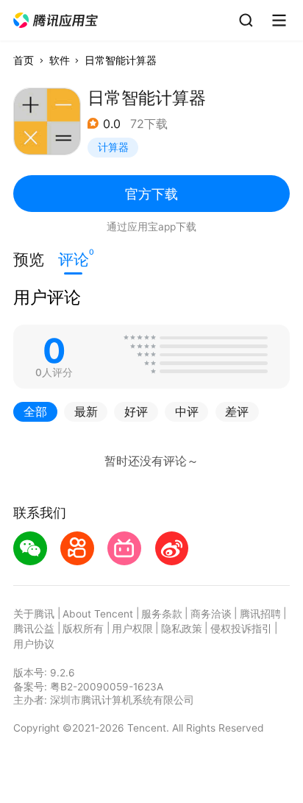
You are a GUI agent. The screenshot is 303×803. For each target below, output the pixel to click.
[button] (56, 21)
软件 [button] (59, 60)
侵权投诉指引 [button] (241, 628)
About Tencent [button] (98, 614)
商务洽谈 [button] (211, 614)
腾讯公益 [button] (33, 628)
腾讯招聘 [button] (260, 614)
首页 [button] (23, 60)
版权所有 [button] (83, 628)
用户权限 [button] (132, 628)
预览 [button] (28, 259)
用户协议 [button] (33, 644)
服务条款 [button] (161, 614)
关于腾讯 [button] (33, 614)
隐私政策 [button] (181, 628)
